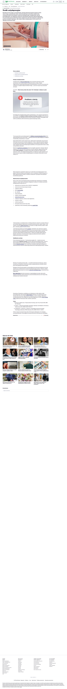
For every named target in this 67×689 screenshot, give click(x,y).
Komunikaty (24, 1)
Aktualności (18, 1)
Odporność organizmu (37, 666)
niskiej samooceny (24, 225)
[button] (56, 1)
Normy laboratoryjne (5, 663)
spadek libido (35, 205)
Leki (32, 4)
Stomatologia (20, 670)
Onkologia (19, 668)
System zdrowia (43, 1)
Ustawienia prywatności (48, 680)
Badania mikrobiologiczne (6, 665)
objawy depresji (29, 294)
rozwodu (29, 228)
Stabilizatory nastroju (19, 76)
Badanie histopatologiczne (6, 668)
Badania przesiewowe (5, 666)
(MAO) (38, 136)
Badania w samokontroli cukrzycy (7, 667)
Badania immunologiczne (6, 669)
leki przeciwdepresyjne (25, 81)
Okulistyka (19, 667)
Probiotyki (50, 664)
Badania (12, 4)
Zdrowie (30, 1)
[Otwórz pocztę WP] (53, 1)
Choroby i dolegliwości (5, 4)
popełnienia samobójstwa (22, 147)
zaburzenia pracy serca (19, 197)
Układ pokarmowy (36, 667)
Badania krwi (4, 670)
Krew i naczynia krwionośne (37, 669)
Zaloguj (60, 1)
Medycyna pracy (5, 664)
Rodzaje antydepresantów (20, 72)
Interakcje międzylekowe (52, 663)
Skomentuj (42, 49)
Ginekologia (19, 663)
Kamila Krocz (7, 49)
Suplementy (50, 666)
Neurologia (19, 666)
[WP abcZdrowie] (10, 1)
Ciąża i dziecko (22, 4)
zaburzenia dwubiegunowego (35, 270)
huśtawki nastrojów (20, 244)
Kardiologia (19, 665)
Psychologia (28, 4)
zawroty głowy (20, 190)
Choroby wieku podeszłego (37, 664)
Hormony (35, 665)
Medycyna (36, 1)
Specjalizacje (17, 4)
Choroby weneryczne (36, 663)
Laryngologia (20, 664)
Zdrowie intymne (36, 668)
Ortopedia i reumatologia (21, 669)
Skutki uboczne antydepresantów (21, 74)
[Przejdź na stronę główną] (4, 2)
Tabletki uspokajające (52, 665)
